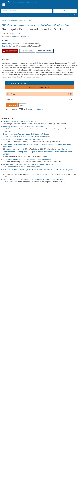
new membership (36, 109)
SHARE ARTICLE (28, 51)
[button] (75, 15)
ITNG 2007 (28, 21)
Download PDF (11, 51)
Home (4, 21)
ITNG (20, 21)
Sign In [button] (47, 87)
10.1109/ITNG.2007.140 (21, 36)
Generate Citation (45, 51)
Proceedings (12, 21)
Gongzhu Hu (6, 46)
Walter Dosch (6, 44)
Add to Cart (12, 105)
